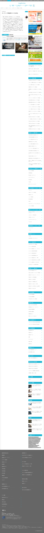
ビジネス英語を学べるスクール (33, 139)
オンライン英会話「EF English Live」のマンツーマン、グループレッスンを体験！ (37, 390)
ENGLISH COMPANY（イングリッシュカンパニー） (35, 212)
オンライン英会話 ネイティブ (32, 443)
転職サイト (23, 483)
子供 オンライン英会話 (31, 447)
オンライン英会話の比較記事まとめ (27, 472)
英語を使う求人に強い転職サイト (33, 366)
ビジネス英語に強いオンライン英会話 (34, 84)
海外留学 (37, 443)
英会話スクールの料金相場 (32, 277)
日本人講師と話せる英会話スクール (34, 150)
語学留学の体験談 (31, 311)
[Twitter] (3, 40)
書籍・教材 (30, 341)
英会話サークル (31, 334)
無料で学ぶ (30, 343)
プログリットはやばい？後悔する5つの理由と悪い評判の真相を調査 (37, 407)
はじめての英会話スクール (32, 270)
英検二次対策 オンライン (37, 439)
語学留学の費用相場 (31, 309)
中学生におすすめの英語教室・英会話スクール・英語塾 (35, 164)
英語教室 (38, 442)
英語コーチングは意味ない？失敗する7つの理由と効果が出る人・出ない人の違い (37, 412)
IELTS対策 (27, 0)
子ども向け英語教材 (31, 294)
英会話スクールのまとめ (32, 288)
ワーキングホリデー (31, 446)
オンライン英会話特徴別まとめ (33, 255)
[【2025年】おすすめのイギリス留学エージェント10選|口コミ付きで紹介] (30, 430)
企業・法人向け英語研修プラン (26, 489)
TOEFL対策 (24, 0)
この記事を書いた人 (5, 34)
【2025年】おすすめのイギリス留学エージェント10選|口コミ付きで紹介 (37, 429)
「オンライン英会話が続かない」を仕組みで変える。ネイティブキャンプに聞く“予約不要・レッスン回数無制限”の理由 (37, 385)
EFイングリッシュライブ (32, 184)
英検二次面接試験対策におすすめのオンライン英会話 (35, 126)
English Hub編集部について (19, 39)
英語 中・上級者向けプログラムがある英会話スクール (35, 161)
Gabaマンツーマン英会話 (32, 192)
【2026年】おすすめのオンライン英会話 (34, 80)
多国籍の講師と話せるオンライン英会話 (34, 102)
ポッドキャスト (31, 339)
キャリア (42, 0)
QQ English (30, 179)
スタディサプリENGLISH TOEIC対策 (34, 324)
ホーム (10, 5)
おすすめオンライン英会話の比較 (33, 264)
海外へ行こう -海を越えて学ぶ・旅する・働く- (35, 71)
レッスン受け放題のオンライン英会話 (34, 104)
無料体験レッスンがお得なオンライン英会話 (35, 90)
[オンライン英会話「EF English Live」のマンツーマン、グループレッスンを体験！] (30, 391)
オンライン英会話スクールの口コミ (10, 55)
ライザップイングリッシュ (32, 219)
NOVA (29, 201)
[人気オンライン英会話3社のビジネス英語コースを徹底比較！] (30, 395)
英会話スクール (5, 0)
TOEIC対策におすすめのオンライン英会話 (35, 92)
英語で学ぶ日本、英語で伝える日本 (34, 68)
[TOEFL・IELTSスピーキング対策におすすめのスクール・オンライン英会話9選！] (30, 425)
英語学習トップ (1, 0)
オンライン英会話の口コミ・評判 (33, 257)
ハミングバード (31, 227)
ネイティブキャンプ (31, 177)
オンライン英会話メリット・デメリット (34, 248)
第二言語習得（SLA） (5, 488)
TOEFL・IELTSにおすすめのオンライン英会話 (35, 95)
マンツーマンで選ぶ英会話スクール (34, 148)
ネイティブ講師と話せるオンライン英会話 (35, 82)
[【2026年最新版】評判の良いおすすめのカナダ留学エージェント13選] (30, 421)
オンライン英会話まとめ (25, 5)
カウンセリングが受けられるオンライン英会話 (35, 114)
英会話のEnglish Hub (39, 530)
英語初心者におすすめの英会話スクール (34, 158)
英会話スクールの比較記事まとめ (27, 474)
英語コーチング (30, 444)
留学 (12, 0)
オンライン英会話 (9, 0)
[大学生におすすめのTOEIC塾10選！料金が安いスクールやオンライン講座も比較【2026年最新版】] (30, 403)
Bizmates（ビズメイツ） (32, 175)
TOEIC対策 (20, 0)
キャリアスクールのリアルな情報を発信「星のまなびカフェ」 (11, 515)
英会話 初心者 (34, 442)
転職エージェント (24, 481)
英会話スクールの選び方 (32, 279)
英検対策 (31, 0)
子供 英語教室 (35, 446)
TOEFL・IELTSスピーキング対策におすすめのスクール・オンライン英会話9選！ (37, 425)
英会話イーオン (31, 194)
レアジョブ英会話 (31, 170)
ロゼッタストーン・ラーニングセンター (34, 203)
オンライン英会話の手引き (18, 5)
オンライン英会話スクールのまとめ (34, 262)
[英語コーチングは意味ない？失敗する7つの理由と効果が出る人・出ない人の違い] (30, 413)
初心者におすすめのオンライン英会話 (34, 116)
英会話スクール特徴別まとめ (33, 281)
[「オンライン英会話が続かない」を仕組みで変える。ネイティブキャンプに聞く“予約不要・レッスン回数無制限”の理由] (30, 386)
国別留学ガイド (31, 313)
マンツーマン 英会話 (37, 440)
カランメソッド (30, 442)
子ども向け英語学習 (5, 477)
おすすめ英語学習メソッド (32, 349)
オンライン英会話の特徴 (32, 246)
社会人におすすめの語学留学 (33, 304)
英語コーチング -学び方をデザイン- (34, 74)
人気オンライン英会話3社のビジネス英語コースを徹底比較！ (36, 394)
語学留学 (3, 464)
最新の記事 (11, 34)
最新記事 (13, 5)
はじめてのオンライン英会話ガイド (27, 455)
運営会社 (3, 499)
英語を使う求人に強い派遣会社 (33, 368)
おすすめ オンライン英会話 (36, 441)
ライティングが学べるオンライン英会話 (34, 106)
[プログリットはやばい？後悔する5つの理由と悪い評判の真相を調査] (30, 408)
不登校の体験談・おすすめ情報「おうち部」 (8, 513)
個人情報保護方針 (4, 504)
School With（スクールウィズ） (33, 238)
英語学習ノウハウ (38, 0)
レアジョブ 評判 (37, 445)
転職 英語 (36, 447)
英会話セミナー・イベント (6, 457)
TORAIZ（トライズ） (32, 217)
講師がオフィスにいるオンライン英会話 (34, 111)
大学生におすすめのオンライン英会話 (34, 123)
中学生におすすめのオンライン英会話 (34, 121)
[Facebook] (4, 40)
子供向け (35, 0)
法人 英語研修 (39, 447)
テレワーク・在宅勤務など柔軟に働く (34, 370)
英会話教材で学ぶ (31, 330)
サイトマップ (4, 506)
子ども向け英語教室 (31, 296)
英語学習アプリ (16, 0)
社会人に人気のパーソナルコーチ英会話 (34, 272)
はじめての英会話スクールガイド (27, 457)
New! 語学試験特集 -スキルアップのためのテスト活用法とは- (35, 66)
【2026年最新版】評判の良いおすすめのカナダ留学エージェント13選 (37, 420)
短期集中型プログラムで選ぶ (33, 141)
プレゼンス (30, 221)
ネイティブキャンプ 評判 (31, 445)
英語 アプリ (34, 444)
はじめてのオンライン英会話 (33, 244)
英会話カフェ (30, 332)
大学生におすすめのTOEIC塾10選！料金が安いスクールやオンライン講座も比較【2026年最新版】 (37, 403)
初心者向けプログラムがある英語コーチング (35, 153)
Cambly (4, 55)
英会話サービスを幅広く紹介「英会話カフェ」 (8, 514)
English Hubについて (5, 497)
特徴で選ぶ (30, 5)
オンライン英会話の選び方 (32, 253)
